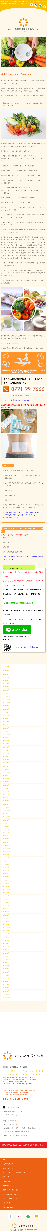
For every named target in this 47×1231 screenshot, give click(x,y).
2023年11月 (6, 775)
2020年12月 (6, 886)
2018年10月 (6, 966)
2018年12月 (6, 959)
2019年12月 (6, 924)
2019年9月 (6, 934)
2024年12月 (6, 734)
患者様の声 (5, 1177)
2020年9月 (6, 896)
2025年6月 (6, 715)
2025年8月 (6, 709)
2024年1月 (6, 769)
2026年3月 (6, 687)
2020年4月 (6, 912)
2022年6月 (6, 829)
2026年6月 (6, 677)
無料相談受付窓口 (7, 1185)
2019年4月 (6, 950)
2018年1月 (6, 994)
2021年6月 (6, 867)
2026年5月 (6, 680)
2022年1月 (6, 845)
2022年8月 (6, 823)
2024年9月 (6, 744)
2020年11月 (6, 889)
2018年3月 (6, 988)
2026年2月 (6, 690)
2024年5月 (6, 756)
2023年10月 (6, 778)
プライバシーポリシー (9, 1207)
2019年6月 (6, 943)
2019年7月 (6, 940)
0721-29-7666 (19, 1098)
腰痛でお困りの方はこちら (10, 1190)
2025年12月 (6, 696)
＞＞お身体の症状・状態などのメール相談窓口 (15, 400)
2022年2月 (6, 842)
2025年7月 (6, 712)
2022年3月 (6, 839)
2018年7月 (6, 975)
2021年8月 (6, 861)
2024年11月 (6, 737)
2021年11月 (6, 851)
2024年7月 (6, 750)
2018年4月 (6, 984)
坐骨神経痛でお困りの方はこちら (12, 1194)
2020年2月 (6, 918)
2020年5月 (6, 908)
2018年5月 (6, 981)
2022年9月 (6, 820)
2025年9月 (6, 706)
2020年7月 (6, 902)
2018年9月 (6, 969)
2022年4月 (6, 836)
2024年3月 (6, 763)
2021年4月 (6, 874)
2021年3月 (6, 877)
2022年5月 (6, 832)
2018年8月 (6, 972)
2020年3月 (6, 915)
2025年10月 (6, 702)
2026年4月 (6, 683)
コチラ (20, 1111)
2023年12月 (6, 772)
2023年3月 (6, 801)
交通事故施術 (6, 1181)
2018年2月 (6, 991)
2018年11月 (6, 962)
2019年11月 (6, 927)
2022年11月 (6, 813)
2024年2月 (6, 766)
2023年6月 (6, 791)
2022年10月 (6, 816)
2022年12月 (6, 810)
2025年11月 (6, 699)
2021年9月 (6, 858)
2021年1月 (6, 883)
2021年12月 (6, 848)
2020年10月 (6, 893)
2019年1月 (6, 956)
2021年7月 (6, 864)
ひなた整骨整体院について (10, 1164)
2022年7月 (6, 826)
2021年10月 (6, 855)
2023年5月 (6, 794)
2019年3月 (6, 953)
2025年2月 (6, 728)
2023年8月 (6, 785)
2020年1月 (6, 921)
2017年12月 (6, 997)
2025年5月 (6, 718)
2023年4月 (6, 798)
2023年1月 (6, 807)
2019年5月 (6, 946)
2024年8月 (6, 747)
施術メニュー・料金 (8, 1168)
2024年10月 (6, 740)
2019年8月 (6, 937)
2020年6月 (6, 905)
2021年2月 (6, 880)
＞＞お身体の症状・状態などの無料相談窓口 (25, 647)
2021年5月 (6, 870)
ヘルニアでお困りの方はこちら (11, 1198)
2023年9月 (6, 782)
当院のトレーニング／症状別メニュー (13, 1172)
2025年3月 (6, 725)
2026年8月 (6, 671)
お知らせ (5, 1159)
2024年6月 (6, 753)
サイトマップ (6, 1203)
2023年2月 (6, 804)
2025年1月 (6, 731)
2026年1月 (6, 693)
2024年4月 (6, 759)
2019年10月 (6, 931)
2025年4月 (6, 721)
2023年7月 (6, 788)
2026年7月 (6, 674)
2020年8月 (6, 899)
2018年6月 (6, 978)
